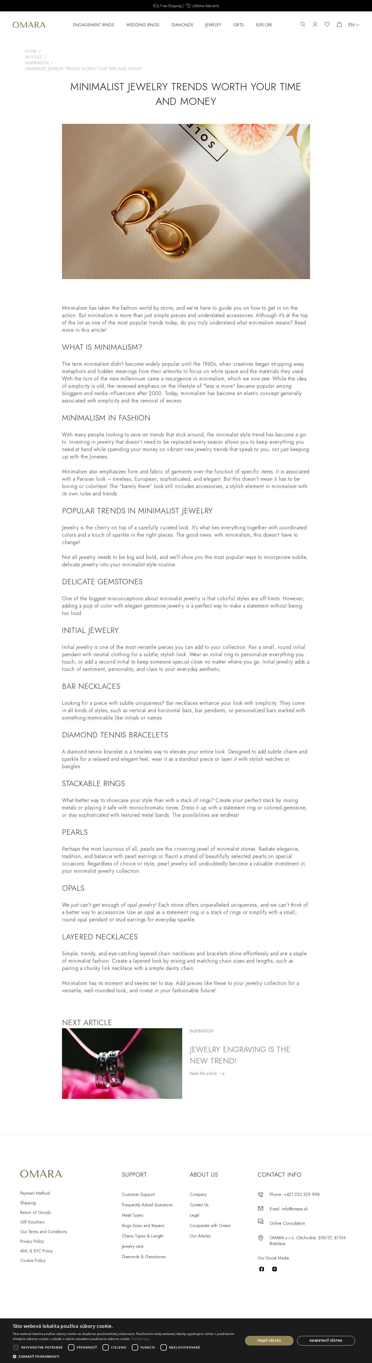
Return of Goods (35, 1212)
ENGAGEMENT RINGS (93, 25)
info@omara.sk (295, 1209)
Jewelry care (133, 1246)
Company (198, 1194)
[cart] (339, 24)
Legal (194, 1215)
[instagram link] (275, 1269)
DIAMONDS (182, 25)
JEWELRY (213, 25)
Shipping (28, 1203)
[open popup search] (303, 24)
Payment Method (35, 1193)
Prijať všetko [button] (269, 1340)
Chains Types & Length (142, 1236)
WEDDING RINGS (142, 25)
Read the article (204, 1073)
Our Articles (200, 1236)
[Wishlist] (327, 24)
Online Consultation (287, 1223)
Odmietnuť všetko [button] (325, 1340)
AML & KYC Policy (36, 1251)
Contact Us (199, 1205)
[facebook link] (262, 1269)
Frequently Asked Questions (147, 1205)
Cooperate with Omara (210, 1226)
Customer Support (138, 1194)
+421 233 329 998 (302, 1194)
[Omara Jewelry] (29, 25)
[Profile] (315, 24)
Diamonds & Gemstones (144, 1257)
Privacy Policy (32, 1241)
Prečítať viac (140, 1339)
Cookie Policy (32, 1260)
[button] (124, 1356)
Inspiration (201, 1031)
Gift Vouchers (32, 1222)
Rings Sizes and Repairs (143, 1226)
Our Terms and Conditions (43, 1232)
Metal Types (132, 1215)
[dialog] (186, 1340)
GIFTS (238, 25)
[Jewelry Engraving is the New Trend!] (122, 1063)
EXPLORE (264, 25)
